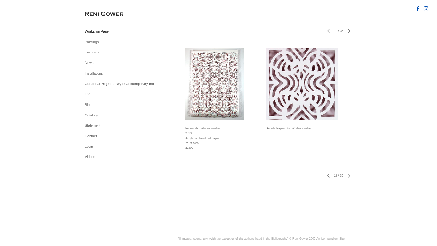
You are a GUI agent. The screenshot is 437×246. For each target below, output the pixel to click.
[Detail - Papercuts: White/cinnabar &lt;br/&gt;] (302, 84)
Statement (92, 125)
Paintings (92, 42)
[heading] (101, 14)
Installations (94, 73)
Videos (90, 157)
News (89, 63)
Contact (91, 136)
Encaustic (92, 52)
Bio (87, 105)
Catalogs (92, 115)
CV (87, 94)
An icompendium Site (330, 238)
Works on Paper (97, 31)
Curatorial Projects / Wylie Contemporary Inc (119, 84)
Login (89, 146)
